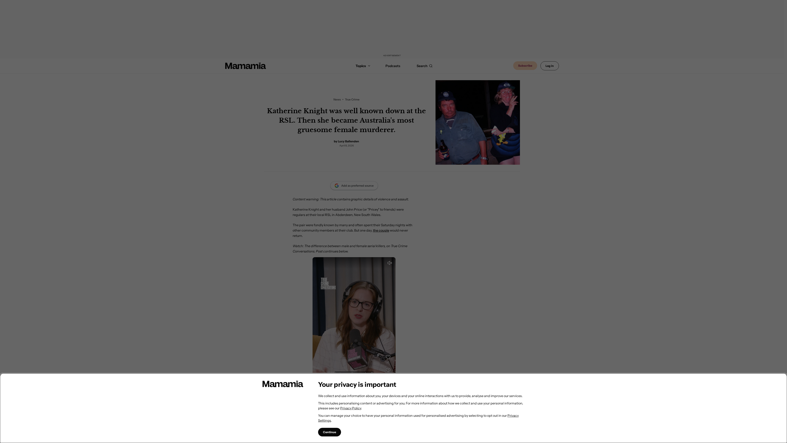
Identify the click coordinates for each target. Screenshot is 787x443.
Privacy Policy (350, 408)
